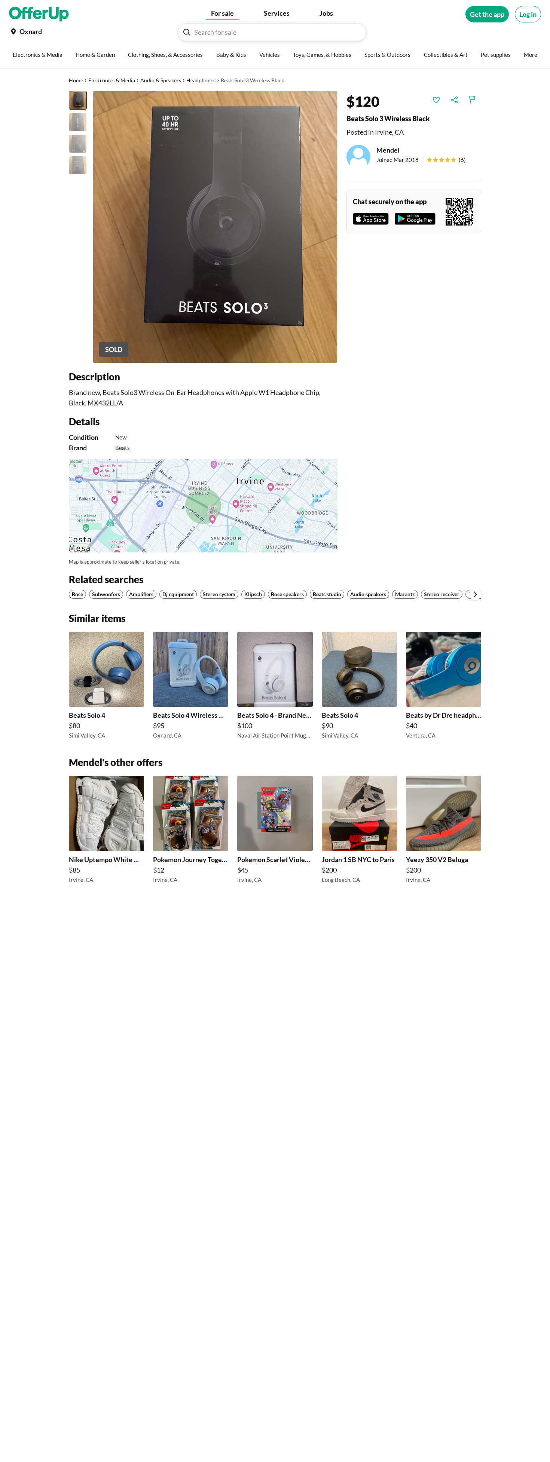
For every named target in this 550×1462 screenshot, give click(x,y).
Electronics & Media (111, 80)
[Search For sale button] (187, 32)
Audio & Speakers (160, 80)
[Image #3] (78, 143)
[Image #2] (78, 122)
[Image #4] (78, 165)
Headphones (201, 80)
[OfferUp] (39, 14)
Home (76, 80)
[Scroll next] (475, 594)
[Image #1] (78, 100)
